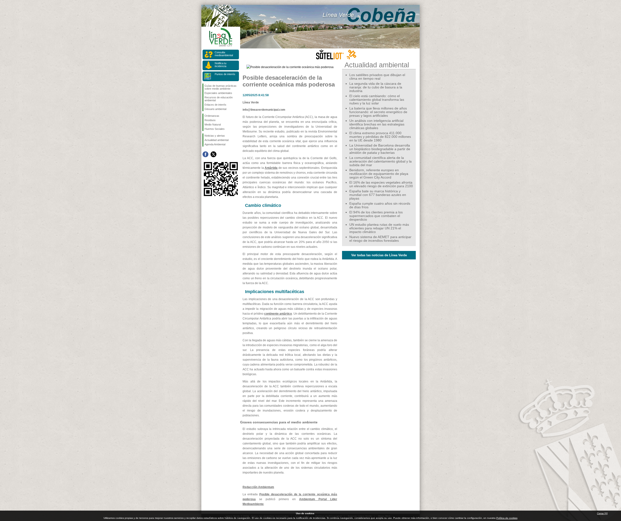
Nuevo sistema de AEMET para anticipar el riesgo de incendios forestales (380, 238)
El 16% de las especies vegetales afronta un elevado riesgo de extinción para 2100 (381, 184)
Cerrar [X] (602, 513)
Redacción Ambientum (258, 487)
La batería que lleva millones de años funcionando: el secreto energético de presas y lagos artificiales (378, 112)
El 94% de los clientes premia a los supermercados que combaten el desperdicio (376, 215)
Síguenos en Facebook (205, 154)
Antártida (271, 168)
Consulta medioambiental (224, 54)
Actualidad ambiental (216, 140)
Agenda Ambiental (214, 144)
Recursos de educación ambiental (218, 99)
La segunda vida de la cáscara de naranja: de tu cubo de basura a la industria (375, 87)
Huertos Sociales (214, 128)
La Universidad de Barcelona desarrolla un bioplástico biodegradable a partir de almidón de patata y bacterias (379, 149)
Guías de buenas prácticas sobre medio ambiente (220, 87)
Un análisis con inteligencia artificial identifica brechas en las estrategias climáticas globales (376, 124)
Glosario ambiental (215, 109)
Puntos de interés (225, 74)
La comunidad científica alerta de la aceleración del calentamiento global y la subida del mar (380, 161)
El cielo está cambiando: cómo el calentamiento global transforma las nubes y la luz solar (376, 99)
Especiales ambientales (218, 93)
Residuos (210, 120)
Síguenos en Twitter (213, 154)
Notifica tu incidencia (220, 65)
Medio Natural (212, 124)
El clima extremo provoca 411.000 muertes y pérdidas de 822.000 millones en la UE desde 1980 (380, 136)
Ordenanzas (211, 115)
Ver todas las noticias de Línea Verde (379, 255)
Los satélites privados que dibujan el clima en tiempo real (377, 76)
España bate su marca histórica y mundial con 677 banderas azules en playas (377, 194)
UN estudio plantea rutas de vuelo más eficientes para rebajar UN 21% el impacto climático (379, 228)
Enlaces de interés (215, 104)
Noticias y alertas (214, 135)
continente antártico (278, 313)
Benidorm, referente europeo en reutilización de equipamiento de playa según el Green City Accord (378, 173)
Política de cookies (506, 518)
